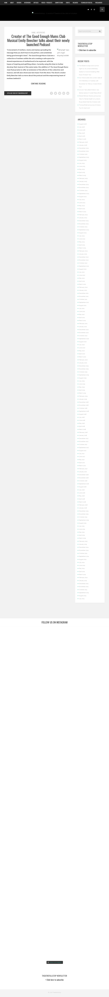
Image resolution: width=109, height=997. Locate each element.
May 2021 (81, 314)
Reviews (19, 3)
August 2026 (83, 124)
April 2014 (82, 571)
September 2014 (84, 556)
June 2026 (82, 130)
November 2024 (84, 187)
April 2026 (82, 136)
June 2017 (82, 456)
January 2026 (83, 145)
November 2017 (83, 441)
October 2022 (83, 263)
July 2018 (81, 417)
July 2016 (82, 490)
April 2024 (82, 208)
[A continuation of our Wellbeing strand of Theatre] (26, 655)
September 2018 (84, 411)
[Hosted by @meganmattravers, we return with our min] (100, 881)
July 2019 (82, 381)
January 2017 (83, 472)
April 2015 (82, 535)
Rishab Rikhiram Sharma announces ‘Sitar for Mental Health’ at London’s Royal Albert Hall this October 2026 (90, 99)
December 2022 (84, 257)
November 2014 (83, 550)
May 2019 (82, 387)
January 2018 (83, 435)
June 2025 (82, 166)
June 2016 (82, 493)
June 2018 (82, 420)
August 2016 (82, 487)
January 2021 (83, 326)
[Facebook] (91, 9)
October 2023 (83, 227)
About (12, 3)
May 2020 (82, 351)
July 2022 (82, 272)
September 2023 (84, 230)
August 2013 (82, 595)
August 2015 (82, 523)
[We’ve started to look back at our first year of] (82, 664)
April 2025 (82, 172)
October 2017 (83, 444)
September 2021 (84, 302)
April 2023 (82, 245)
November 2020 (84, 332)
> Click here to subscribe (87, 50)
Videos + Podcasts (46, 3)
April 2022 (82, 281)
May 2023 (82, 242)
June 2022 (82, 275)
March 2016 (82, 502)
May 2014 (82, 568)
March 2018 (82, 429)
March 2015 (82, 538)
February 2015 (83, 541)
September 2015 (84, 520)
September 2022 (84, 266)
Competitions (59, 3)
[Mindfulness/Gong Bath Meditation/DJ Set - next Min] (8, 650)
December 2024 (84, 184)
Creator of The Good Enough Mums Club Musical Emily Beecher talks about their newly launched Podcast (38, 40)
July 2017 (81, 453)
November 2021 (83, 296)
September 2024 (84, 193)
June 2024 (82, 202)
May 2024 (82, 205)
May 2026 (82, 133)
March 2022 (82, 284)
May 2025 (82, 169)
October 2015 (83, 517)
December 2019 (84, 366)
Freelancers (98, 3)
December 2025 (84, 148)
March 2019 (82, 393)
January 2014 (83, 580)
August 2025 (82, 160)
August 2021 (82, 305)
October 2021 (83, 299)
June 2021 (82, 311)
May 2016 (82, 496)
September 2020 (84, 338)
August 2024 (83, 196)
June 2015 (82, 529)
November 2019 (84, 369)
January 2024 (83, 218)
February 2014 (83, 577)
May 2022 (82, 278)
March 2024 (82, 211)
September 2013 (84, 592)
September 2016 (84, 484)
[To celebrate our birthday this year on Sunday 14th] (8, 905)
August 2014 (82, 559)
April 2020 (82, 354)
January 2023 (83, 254)
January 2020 (83, 363)
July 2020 (82, 344)
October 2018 (83, 408)
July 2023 (82, 236)
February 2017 (83, 469)
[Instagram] (94, 9)
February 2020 (83, 360)
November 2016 (84, 478)
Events (68, 3)
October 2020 (83, 335)
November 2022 (84, 260)
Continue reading (38, 83)
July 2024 (82, 199)
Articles (36, 3)
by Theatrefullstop (22, 93)
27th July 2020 (11, 93)
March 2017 (82, 465)
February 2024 (83, 215)
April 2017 (82, 462)
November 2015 (83, 514)
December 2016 (84, 475)
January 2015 (83, 544)
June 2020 (82, 348)
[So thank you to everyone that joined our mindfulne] (82, 882)
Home (5, 3)
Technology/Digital (86, 3)
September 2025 (84, 157)
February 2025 (83, 178)
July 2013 (81, 598)
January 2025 (83, 181)
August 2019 (82, 378)
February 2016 (83, 505)
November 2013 (83, 586)
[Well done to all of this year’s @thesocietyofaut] (26, 896)
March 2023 (82, 248)
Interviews (27, 3)
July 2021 (81, 308)
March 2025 (82, 175)
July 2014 (81, 562)
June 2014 (82, 565)
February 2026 (83, 142)
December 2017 (83, 438)
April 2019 (82, 390)
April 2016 (82, 499)
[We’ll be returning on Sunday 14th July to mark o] (63, 882)
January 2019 (83, 399)
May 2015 (81, 532)
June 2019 (82, 384)
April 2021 (82, 317)
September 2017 (84, 447)
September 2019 (84, 375)
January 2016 (83, 508)
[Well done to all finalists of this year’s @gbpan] (45, 878)
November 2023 (84, 224)
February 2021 (83, 323)
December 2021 (83, 293)
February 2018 (83, 432)
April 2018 (82, 426)
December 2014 (83, 547)
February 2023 (83, 251)
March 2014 (82, 574)
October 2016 (83, 481)
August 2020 (83, 341)
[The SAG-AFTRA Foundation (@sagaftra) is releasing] (63, 738)
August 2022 (82, 269)
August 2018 (82, 414)
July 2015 (81, 526)
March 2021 (82, 320)
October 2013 (83, 589)
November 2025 (84, 151)
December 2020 (84, 329)
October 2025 (83, 154)
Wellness (75, 3)
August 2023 (82, 233)
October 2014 (83, 553)
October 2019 (83, 372)
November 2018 (83, 405)
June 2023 (82, 239)
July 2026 (82, 127)
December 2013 (83, 583)
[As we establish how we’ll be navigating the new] (45, 688)
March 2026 (82, 139)
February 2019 (83, 396)
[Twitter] (88, 9)
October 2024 (83, 190)
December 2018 (83, 402)
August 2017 (82, 450)
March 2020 (82, 357)
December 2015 (83, 511)
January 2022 (83, 290)
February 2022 (83, 287)
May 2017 (81, 459)
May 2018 (82, 423)
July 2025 (82, 163)
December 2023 (84, 221)
